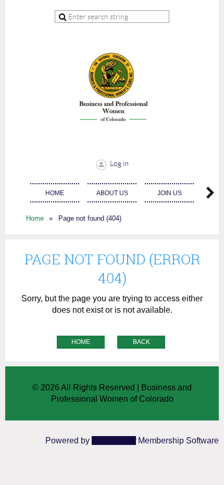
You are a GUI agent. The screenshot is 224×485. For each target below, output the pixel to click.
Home (35, 218)
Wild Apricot (114, 440)
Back (141, 342)
